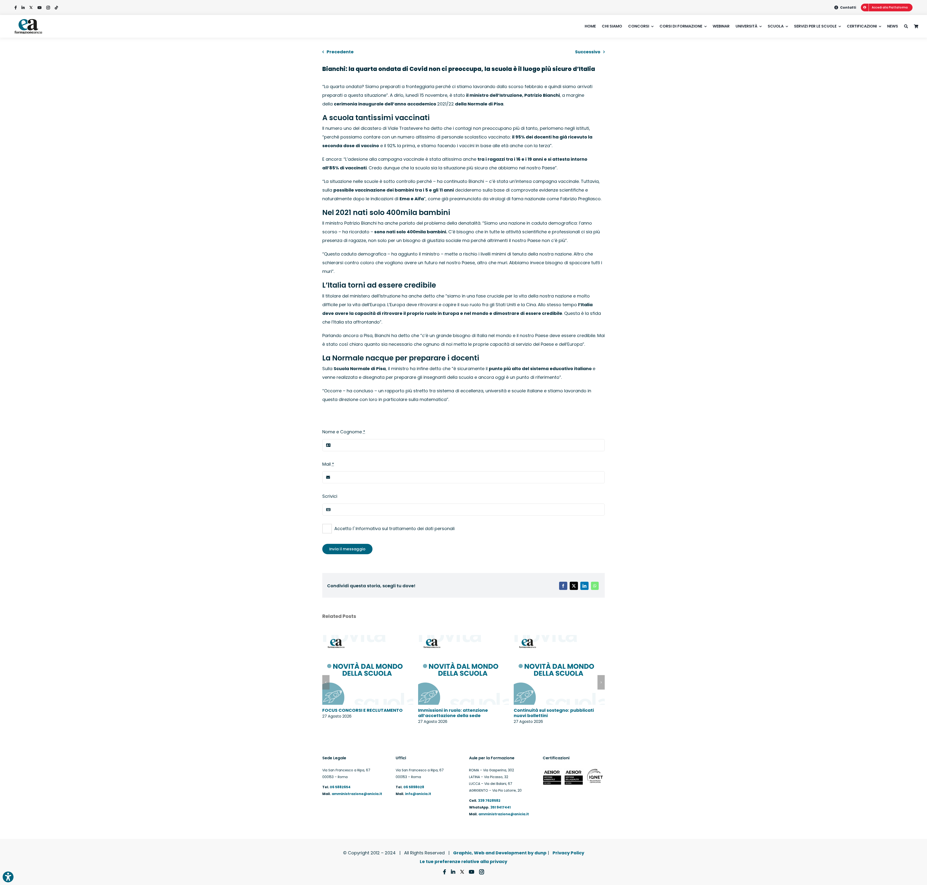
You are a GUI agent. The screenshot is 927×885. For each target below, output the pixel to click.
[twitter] (31, 7)
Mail (328, 464)
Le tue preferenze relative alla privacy (463, 861)
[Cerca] (909, 26)
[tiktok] (56, 7)
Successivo (587, 52)
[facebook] (15, 7)
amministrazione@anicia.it (357, 793)
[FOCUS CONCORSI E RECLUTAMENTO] (367, 638)
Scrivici (329, 496)
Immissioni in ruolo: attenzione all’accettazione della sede (453, 713)
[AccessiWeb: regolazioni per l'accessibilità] (8, 877)
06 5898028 (413, 787)
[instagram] (48, 7)
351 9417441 (500, 807)
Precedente (340, 52)
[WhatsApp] (595, 586)
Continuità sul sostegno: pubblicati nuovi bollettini (554, 713)
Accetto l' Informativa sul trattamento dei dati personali (394, 528)
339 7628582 (489, 800)
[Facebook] (563, 586)
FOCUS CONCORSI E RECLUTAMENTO (362, 710)
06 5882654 (340, 787)
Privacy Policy (568, 853)
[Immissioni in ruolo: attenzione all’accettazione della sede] (463, 638)
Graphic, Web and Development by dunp (500, 853)
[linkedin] (23, 7)
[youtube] (39, 7)
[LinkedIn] (584, 586)
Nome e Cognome (343, 432)
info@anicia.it (418, 793)
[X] (574, 586)
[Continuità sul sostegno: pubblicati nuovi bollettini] (559, 638)
